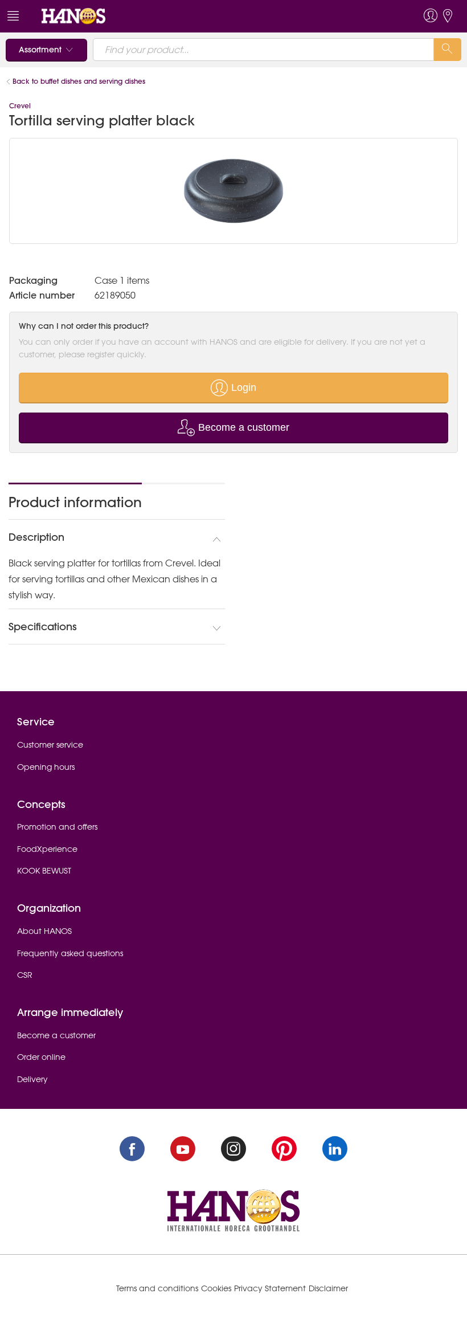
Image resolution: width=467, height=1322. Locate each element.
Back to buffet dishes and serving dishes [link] (79, 81)
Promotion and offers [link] (57, 827)
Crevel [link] (20, 106)
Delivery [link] (32, 1079)
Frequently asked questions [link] (70, 953)
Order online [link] (41, 1057)
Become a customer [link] (56, 1035)
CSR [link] (24, 975)
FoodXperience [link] (47, 849)
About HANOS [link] (44, 931)
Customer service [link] (50, 744)
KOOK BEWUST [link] (44, 870)
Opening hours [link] (46, 767)
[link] (73, 15)
